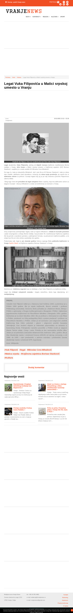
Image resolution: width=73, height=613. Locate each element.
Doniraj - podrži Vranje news (16, 2)
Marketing (65, 597)
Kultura (54, 16)
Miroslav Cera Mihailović (40, 350)
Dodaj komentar (36, 367)
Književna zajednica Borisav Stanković (41, 354)
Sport (62, 16)
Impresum (65, 600)
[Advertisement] (36, 34)
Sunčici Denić (13, 243)
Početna (7, 77)
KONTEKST (36, 16)
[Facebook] (64, 2)
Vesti (28, 16)
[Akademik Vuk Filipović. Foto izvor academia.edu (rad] (36, 142)
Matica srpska (12, 354)
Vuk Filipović (12, 350)
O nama (65, 606)
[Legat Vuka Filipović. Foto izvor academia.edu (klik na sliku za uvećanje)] (36, 266)
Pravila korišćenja (63, 603)
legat (23, 350)
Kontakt (66, 594)
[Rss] (67, 4)
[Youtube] (60, 4)
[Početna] (24, 11)
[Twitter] (67, 2)
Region (46, 16)
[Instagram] (64, 4)
